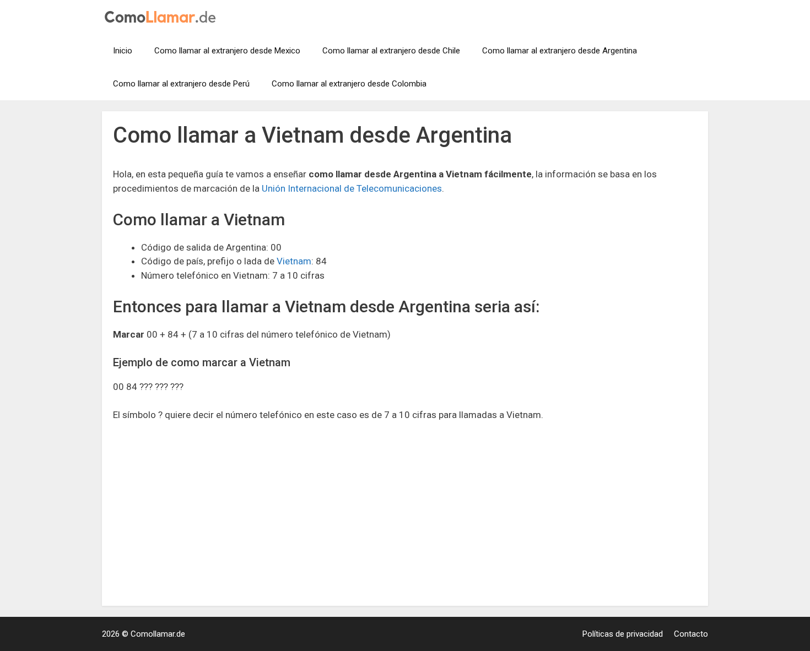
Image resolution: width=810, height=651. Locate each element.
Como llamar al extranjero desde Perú (181, 84)
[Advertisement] (405, 513)
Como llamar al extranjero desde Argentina (559, 51)
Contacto (691, 634)
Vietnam (294, 261)
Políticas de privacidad (622, 634)
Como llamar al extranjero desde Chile (391, 51)
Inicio (122, 51)
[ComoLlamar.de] (160, 15)
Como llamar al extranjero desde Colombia (349, 84)
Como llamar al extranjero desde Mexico (227, 51)
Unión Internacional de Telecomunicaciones (352, 188)
